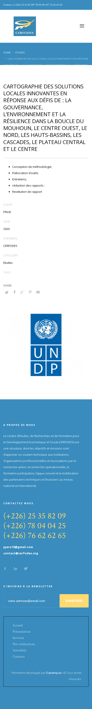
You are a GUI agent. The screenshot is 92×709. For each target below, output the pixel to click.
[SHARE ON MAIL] (38, 292)
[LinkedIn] (15, 568)
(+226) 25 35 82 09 (34, 515)
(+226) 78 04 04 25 (34, 525)
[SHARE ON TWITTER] (6, 292)
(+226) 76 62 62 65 (34, 535)
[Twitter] (25, 568)
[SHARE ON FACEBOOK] (14, 292)
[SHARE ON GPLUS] (22, 292)
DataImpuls (54, 673)
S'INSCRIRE (74, 601)
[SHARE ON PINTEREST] (30, 292)
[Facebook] (5, 568)
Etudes (8, 263)
